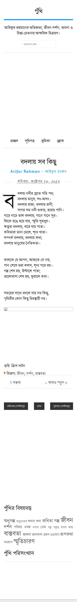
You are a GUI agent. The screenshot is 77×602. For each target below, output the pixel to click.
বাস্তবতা (40, 373)
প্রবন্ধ (27, 527)
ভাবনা (27, 534)
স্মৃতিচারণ (24, 541)
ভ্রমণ (46, 534)
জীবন (20, 373)
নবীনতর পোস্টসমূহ (16, 406)
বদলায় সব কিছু (38, 161)
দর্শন (29, 373)
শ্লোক (60, 140)
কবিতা (47, 520)
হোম (39, 406)
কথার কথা (34, 521)
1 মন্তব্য (15, 382)
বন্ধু (50, 527)
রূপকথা (66, 534)
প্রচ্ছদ (14, 140)
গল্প (56, 520)
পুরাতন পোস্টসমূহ (61, 406)
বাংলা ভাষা (67, 527)
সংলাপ (8, 542)
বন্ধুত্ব (56, 527)
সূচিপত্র (30, 140)
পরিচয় (18, 527)
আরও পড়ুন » (57, 382)
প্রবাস (36, 527)
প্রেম (43, 527)
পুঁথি (39, 11)
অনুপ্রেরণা (21, 521)
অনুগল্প (9, 520)
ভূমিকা (45, 140)
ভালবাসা (37, 534)
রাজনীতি (54, 534)
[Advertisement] (38, 93)
